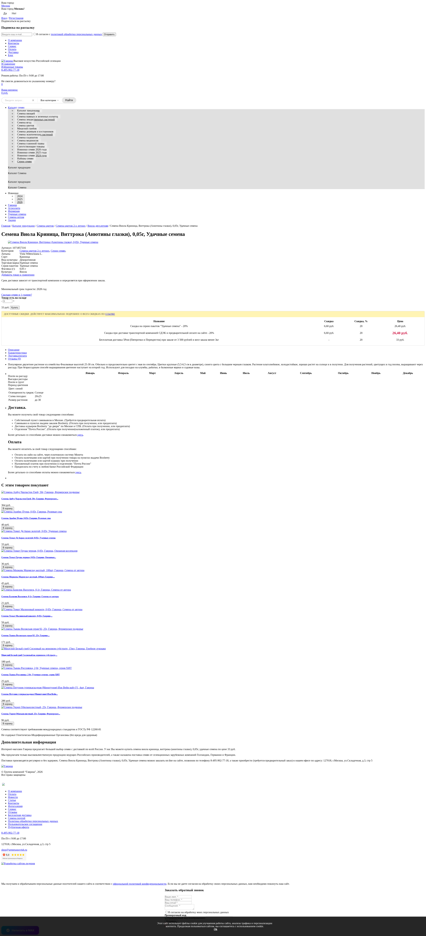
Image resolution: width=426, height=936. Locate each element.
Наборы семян (25, 158)
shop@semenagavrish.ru (14, 849)
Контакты (13, 43)
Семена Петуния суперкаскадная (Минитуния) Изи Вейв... (29, 694)
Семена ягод (24, 122)
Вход (4, 18)
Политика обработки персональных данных (33, 821)
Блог (10, 55)
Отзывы (12, 812)
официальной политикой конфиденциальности (139, 883)
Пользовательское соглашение (25, 824)
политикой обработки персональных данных (76, 34)
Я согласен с (69, 34)
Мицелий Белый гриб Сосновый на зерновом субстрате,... (29, 655)
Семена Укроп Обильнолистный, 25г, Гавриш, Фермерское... (30, 713)
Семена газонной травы (30, 143)
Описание (13, 349)
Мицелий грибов (27, 128)
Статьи (12, 800)
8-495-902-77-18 (10, 69)
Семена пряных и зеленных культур (37, 116)
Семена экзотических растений (35, 134)
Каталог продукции (28, 110)
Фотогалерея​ (15, 806)
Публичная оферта (18, 827)
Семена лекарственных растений (36, 119)
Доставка (13, 52)
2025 (19, 199)
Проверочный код (175, 915)
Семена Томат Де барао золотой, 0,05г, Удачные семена (28, 538)
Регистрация (16, 18)
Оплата (12, 49)
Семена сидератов (27, 137)
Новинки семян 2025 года (32, 152)
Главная (5, 225)
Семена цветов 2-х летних (71, 225)
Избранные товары (12, 66)
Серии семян (24, 161)
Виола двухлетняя (98, 225)
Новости (13, 797)
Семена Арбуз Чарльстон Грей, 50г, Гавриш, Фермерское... (29, 498)
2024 (19, 196)
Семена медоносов (27, 140)
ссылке (110, 314)
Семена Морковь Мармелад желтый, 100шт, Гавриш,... (28, 577)
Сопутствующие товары (31, 146)
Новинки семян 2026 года (32, 149)
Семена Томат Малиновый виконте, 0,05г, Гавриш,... (26, 616)
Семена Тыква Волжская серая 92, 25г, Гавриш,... (25, 635)
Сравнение (8, 63)
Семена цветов (25, 125)
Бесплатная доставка (19, 815)
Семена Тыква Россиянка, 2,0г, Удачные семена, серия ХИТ (30, 674)
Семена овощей (26, 113)
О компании (15, 40)
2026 (19, 202)
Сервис (12, 46)
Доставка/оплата (17, 355)
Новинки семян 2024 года (32, 155)
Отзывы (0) (14, 358)
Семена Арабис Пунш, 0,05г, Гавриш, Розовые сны (26, 518)
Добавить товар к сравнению (17, 274)
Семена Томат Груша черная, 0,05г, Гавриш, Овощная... (28, 557)
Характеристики (17, 352)
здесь (80, 434)
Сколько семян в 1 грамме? (16, 294)
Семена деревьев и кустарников (35, 131)
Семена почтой (16, 818)
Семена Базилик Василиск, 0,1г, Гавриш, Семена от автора (30, 596)
